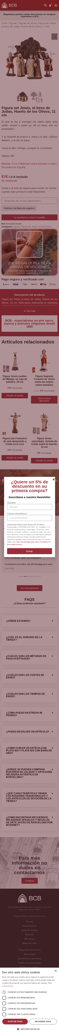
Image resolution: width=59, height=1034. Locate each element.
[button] (29, 1029)
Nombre (11, 503)
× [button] (55, 971)
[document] (29, 517)
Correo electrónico (17, 514)
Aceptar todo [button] (15, 1021)
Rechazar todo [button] (43, 1021)
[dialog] (29, 1001)
